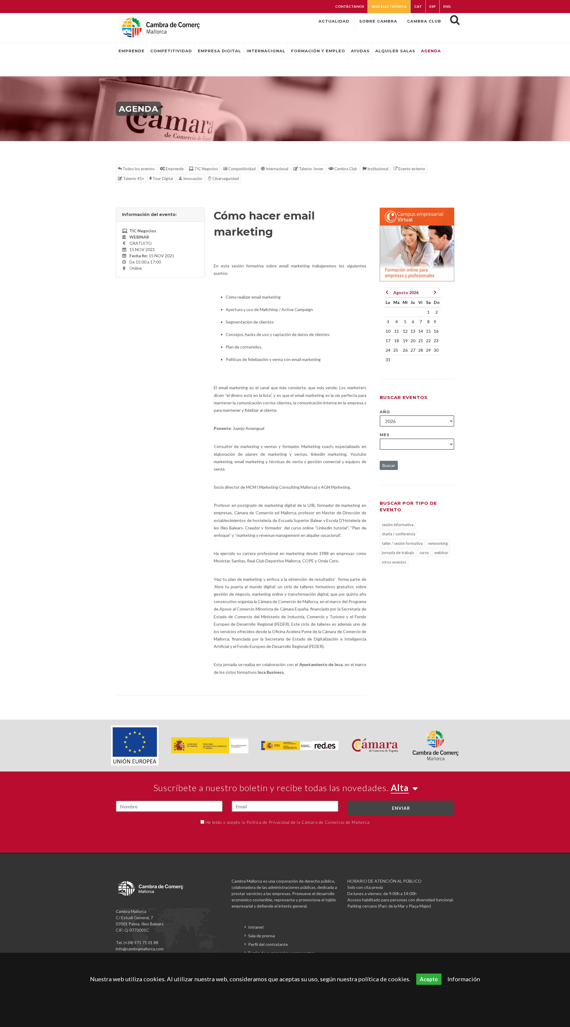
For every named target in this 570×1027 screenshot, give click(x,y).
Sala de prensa (261, 935)
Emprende (174, 168)
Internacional (276, 168)
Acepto (429, 979)
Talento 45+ (133, 178)
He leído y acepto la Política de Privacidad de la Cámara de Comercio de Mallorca (287, 822)
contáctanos (349, 6)
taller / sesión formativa (402, 543)
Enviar (401, 808)
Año (385, 411)
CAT (418, 6)
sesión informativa (398, 524)
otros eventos (394, 562)
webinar (441, 552)
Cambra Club (345, 168)
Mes (385, 434)
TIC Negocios (206, 168)
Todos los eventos (138, 168)
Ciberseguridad (225, 178)
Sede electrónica (389, 6)
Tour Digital (162, 178)
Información (463, 978)
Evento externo (411, 168)
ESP (432, 6)
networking (438, 543)
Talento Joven (310, 168)
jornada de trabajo (398, 552)
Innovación (192, 178)
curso (424, 552)
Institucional (377, 168)
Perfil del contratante (268, 944)
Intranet (256, 927)
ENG (447, 6)
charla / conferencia (398, 533)
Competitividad (241, 168)
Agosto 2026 (406, 292)
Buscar (388, 465)
